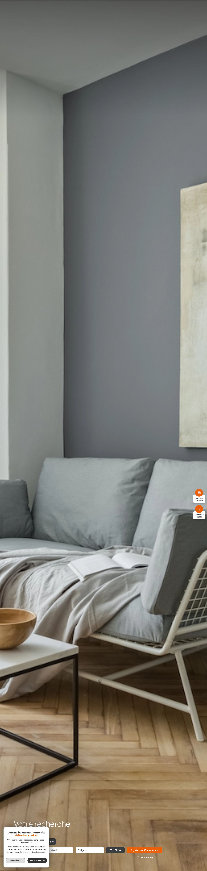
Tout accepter (37, 860)
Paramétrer (16, 860)
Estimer (49, 841)
